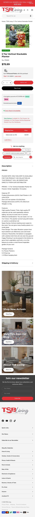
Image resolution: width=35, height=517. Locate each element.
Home (3, 21)
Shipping (12, 504)
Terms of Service (6, 507)
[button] (27, 10)
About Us (8, 370)
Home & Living (6, 451)
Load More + (8, 140)
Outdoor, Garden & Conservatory (11, 456)
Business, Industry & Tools (9, 482)
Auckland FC (5, 496)
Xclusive (4, 491)
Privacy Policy (5, 504)
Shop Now (9, 314)
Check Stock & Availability (12, 111)
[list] (17, 36)
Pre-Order (4, 487)
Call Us (31, 3)
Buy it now (17, 88)
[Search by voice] (30, 16)
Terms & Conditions (21, 504)
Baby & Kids (5, 469)
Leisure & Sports (6, 478)
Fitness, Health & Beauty (8, 460)
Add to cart (23, 82)
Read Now (9, 342)
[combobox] (17, 16)
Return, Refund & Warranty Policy (20, 507)
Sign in (6, 76)
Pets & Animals (6, 465)
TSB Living (9, 21)
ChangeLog (5, 510)
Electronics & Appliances (8, 474)
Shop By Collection (7, 448)
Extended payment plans (10, 103)
